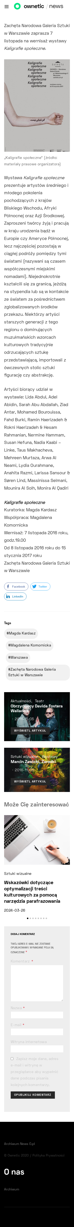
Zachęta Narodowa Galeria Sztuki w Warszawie (32, 672)
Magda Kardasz (22, 633)
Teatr (39, 701)
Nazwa (18, 1008)
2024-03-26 (14, 910)
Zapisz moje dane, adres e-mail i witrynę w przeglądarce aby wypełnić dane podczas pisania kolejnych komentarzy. (34, 1072)
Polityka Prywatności (48, 1155)
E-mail (17, 1025)
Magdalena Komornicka (30, 645)
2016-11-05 (24, 719)
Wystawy (50, 757)
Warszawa (19, 657)
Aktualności (21, 701)
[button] (27, 918)
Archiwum (11, 1189)
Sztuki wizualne (24, 757)
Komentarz (21, 961)
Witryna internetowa (29, 1042)
